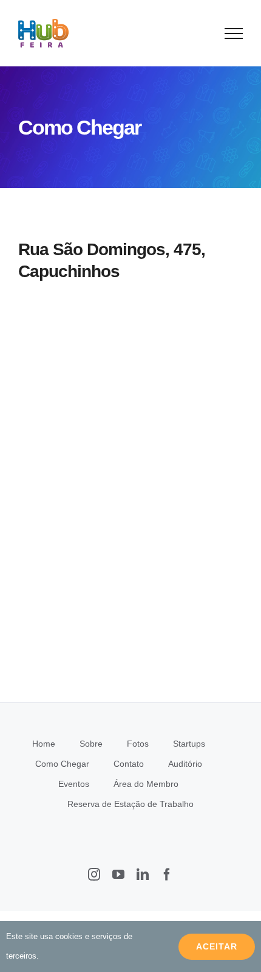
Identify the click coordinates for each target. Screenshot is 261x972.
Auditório (185, 764)
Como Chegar (62, 764)
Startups (189, 743)
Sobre (91, 743)
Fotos (138, 743)
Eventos (73, 784)
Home (43, 743)
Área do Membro (146, 784)
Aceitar (216, 946)
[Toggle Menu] (234, 33)
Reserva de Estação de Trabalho (130, 804)
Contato (129, 764)
